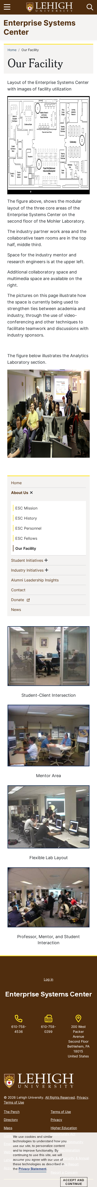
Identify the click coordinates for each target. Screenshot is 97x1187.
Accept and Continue (73, 1182)
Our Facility (25, 548)
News (23, 609)
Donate (25, 599)
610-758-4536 (18, 1029)
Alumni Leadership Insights (42, 580)
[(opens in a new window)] (49, 7)
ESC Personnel (28, 528)
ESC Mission (26, 508)
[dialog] (48, 1160)
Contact (26, 589)
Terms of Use (14, 1102)
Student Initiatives (27, 560)
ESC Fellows (26, 538)
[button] (89, 7)
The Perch (12, 1111)
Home (12, 50)
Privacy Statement (32, 1169)
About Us (19, 492)
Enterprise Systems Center (40, 27)
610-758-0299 (48, 1029)
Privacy (82, 1097)
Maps (8, 1128)
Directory (11, 1119)
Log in (48, 979)
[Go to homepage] (48, 1081)
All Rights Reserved (60, 1097)
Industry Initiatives (27, 570)
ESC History (26, 518)
